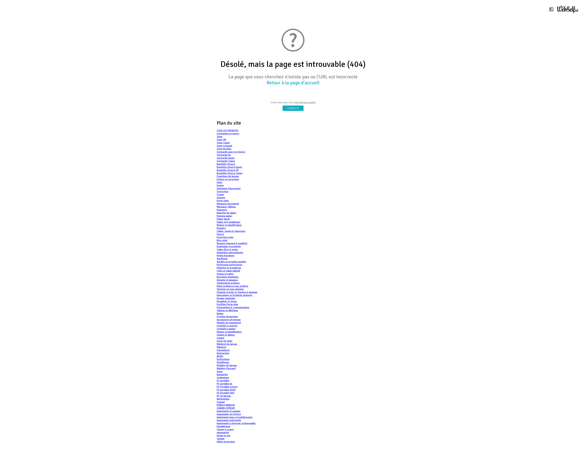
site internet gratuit (305, 102)
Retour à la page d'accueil (293, 83)
